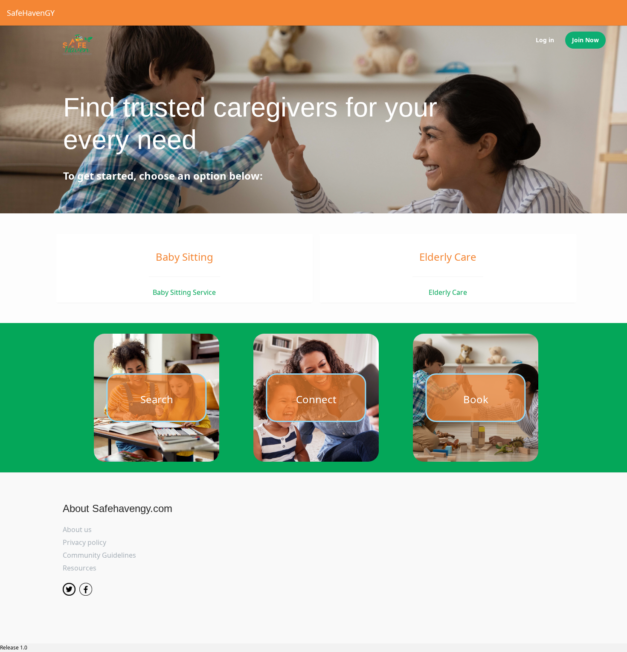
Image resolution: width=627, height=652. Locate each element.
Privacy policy (84, 542)
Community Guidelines (99, 555)
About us (77, 529)
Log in (545, 40)
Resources (79, 568)
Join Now (585, 40)
